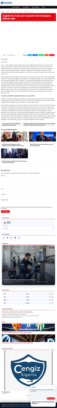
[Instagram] (11, 237)
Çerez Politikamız (25, 406)
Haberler (3, 11)
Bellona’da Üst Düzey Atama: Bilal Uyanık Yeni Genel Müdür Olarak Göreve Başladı (20, 315)
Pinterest (52, 55)
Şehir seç (5, 225)
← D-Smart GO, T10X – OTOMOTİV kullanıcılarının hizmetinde (11, 124)
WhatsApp (41, 55)
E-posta (3, 194)
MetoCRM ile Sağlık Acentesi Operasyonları (12, 317)
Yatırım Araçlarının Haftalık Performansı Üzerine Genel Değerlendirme (18, 312)
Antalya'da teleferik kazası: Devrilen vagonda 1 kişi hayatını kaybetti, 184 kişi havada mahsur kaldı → (39, 124)
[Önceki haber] (50, 247)
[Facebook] (3, 237)
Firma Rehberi (25, 7)
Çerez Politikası (35, 7)
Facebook (35, 55)
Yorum (3, 175)
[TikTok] (19, 237)
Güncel (7, 11)
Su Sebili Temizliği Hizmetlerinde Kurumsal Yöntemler (14, 314)
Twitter (29, 55)
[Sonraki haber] (53, 247)
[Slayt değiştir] (27, 395)
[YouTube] (15, 237)
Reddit (46, 55)
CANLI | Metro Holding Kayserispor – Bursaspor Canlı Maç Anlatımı (17, 311)
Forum (43, 7)
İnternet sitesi (4, 199)
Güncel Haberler (16, 7)
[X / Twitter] (7, 237)
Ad (2, 188)
